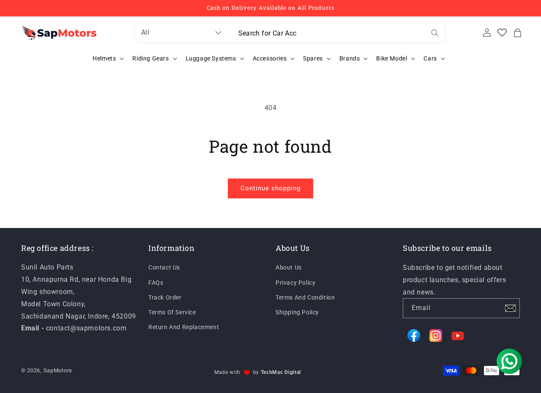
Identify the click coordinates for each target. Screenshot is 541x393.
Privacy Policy (295, 282)
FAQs (155, 282)
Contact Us (164, 267)
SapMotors (58, 370)
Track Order (165, 297)
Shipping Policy (297, 312)
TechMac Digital (281, 372)
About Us (289, 267)
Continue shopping (270, 188)
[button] (517, 32)
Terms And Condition (305, 297)
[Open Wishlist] (502, 32)
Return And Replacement (183, 327)
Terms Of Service (172, 312)
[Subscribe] (510, 308)
